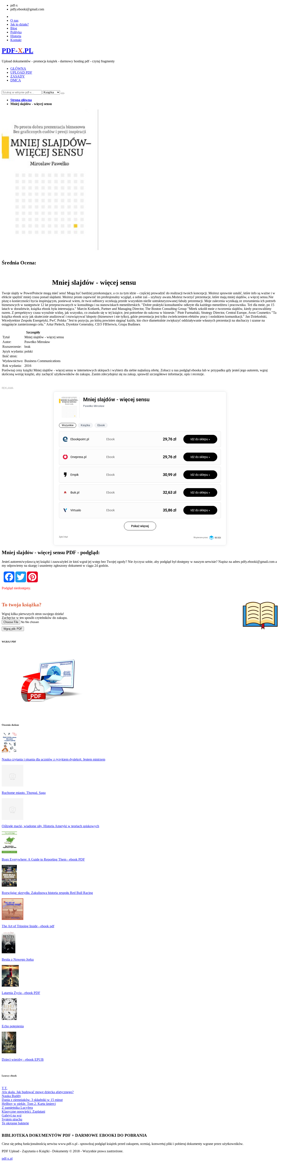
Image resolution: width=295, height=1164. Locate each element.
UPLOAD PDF (21, 72)
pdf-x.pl (7, 1158)
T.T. (4, 1088)
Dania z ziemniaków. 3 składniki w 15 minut (32, 1100)
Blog (13, 28)
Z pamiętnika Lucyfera (17, 1107)
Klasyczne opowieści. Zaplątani (23, 1111)
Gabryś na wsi (11, 1115)
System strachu (12, 1119)
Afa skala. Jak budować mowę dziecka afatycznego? (38, 1092)
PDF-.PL (17, 50)
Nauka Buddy (11, 1096)
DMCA (15, 80)
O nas (14, 20)
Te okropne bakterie (15, 1123)
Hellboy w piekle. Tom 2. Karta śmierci (29, 1104)
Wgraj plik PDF (12, 628)
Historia (15, 36)
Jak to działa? (19, 24)
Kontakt (15, 40)
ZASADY (17, 76)
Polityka (16, 32)
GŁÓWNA (18, 68)
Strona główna (21, 100)
